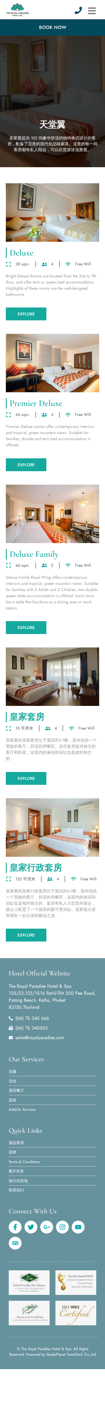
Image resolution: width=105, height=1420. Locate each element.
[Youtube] (78, 1227)
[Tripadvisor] (15, 1243)
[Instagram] (62, 1227)
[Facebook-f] (15, 1227)
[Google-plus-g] (46, 1227)
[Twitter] (30, 1227)
